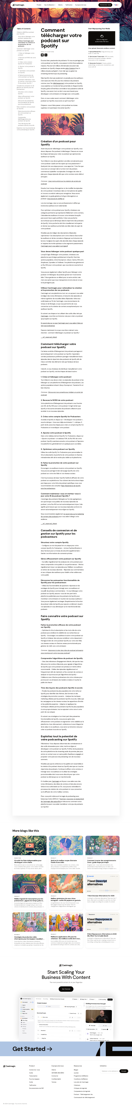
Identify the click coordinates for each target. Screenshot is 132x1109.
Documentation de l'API (36, 1088)
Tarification (68, 5)
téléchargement (58, 83)
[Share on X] (45, 55)
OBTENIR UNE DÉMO (58, 1073)
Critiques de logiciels (80, 1088)
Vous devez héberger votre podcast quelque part (26, 37)
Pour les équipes (34, 1079)
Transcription (33, 1076)
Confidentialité (56, 1079)
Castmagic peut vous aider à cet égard (54, 246)
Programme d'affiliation (81, 1076)
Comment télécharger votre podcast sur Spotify (25, 49)
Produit (39, 5)
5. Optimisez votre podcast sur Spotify (26, 71)
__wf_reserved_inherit (49, 337)
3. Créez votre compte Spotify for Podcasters (25, 63)
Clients (60, 5)
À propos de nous (80, 5)
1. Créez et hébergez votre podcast (26, 54)
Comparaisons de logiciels (82, 1091)
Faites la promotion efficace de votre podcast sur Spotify (26, 113)
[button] (101, 38)
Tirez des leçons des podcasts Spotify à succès (26, 124)
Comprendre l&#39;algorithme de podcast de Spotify (24, 119)
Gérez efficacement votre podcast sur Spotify (26, 97)
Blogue (76, 1070)
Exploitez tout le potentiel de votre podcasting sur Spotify (26, 129)
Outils (31, 1073)
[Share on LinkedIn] (42, 55)
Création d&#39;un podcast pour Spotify (25, 33)
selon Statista (70, 68)
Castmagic (44, 316)
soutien (76, 1073)
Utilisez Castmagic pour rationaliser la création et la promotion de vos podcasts (26, 43)
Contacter (55, 1076)
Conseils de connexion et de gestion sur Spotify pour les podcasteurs (25, 87)
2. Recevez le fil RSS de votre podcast (27, 58)
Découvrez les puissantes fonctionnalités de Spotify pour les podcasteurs (26, 102)
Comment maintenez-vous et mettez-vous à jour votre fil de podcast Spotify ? (27, 81)
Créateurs (77, 1085)
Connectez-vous (105, 5)
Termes (54, 1082)
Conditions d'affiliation (81, 1079)
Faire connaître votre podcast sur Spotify (26, 107)
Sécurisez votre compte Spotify (25, 92)
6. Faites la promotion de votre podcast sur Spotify (26, 76)
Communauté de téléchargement (84, 1097)
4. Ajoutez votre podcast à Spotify (26, 67)
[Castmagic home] (19, 5)
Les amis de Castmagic (81, 1082)
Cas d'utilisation (49, 5)
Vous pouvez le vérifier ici (55, 199)
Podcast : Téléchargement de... (83, 1094)
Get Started (66, 989)
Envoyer (123, 1071)
